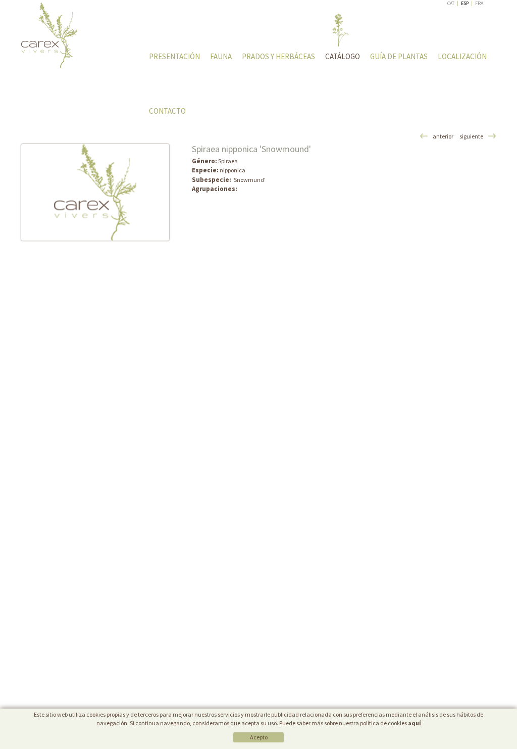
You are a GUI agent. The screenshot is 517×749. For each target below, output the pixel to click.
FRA (479, 3)
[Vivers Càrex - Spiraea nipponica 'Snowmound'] (95, 192)
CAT (450, 3)
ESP (465, 3)
